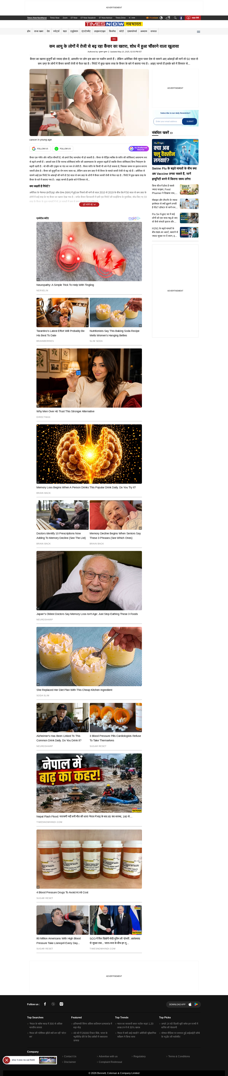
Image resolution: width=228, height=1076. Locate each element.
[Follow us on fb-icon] (45, 1004)
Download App (177, 1004)
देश (48, 31)
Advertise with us (108, 1056)
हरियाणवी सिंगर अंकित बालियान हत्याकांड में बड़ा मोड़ (92, 1025)
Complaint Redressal (110, 1062)
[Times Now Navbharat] (114, 24)
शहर (65, 31)
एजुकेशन (74, 31)
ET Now (74, 18)
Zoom (65, 18)
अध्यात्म (143, 31)
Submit (190, 121)
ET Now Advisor (105, 18)
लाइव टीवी (195, 18)
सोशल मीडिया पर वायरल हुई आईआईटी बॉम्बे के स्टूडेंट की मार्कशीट (180, 1035)
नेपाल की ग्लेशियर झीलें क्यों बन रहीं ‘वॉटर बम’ (47, 1035)
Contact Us (70, 1056)
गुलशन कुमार (103, 52)
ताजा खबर (38, 31)
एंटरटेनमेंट (86, 31)
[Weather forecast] (168, 18)
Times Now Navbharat (37, 18)
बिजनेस (112, 31)
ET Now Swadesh (88, 18)
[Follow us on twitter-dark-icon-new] (53, 1004)
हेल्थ (114, 39)
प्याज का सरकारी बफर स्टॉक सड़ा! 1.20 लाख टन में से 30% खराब (135, 1025)
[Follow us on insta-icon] (61, 1004)
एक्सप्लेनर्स (132, 31)
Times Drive (121, 18)
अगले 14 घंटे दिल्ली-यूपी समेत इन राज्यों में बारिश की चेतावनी (179, 1025)
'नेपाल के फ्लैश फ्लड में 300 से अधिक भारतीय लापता (45, 1025)
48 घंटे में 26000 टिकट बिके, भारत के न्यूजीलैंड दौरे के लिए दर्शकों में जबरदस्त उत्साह (90, 1037)
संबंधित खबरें (160, 132)
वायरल (154, 31)
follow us (42, 149)
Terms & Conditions (179, 1056)
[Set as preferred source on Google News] (139, 148)
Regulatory (140, 1056)
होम (28, 31)
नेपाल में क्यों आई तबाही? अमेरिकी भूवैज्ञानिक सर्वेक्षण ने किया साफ (136, 1035)
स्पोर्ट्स (56, 31)
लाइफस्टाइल (99, 31)
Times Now (54, 18)
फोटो (121, 31)
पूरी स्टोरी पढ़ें (87, 204)
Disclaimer (70, 1062)
